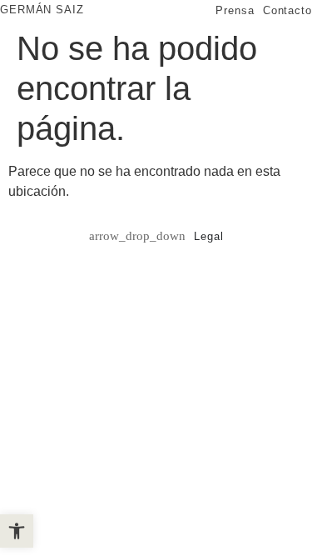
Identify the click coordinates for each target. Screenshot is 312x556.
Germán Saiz (42, 9)
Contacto (287, 10)
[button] (16, 531)
